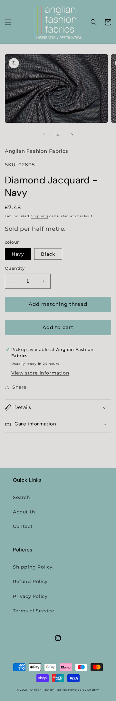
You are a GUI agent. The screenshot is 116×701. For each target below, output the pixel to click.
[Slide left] (44, 135)
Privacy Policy (30, 596)
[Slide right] (72, 135)
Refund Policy (30, 581)
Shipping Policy (33, 567)
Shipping (39, 216)
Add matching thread (58, 304)
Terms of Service (33, 611)
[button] (8, 22)
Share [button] (19, 387)
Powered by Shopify (83, 689)
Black (48, 254)
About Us (24, 512)
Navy (18, 254)
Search (21, 497)
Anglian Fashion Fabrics (48, 689)
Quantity (14, 268)
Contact (23, 526)
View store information (40, 373)
